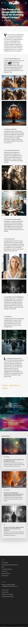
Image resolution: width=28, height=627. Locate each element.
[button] (2, 3)
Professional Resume (7, 569)
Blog (3, 567)
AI (2, 20)
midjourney (5, 388)
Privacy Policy (5, 592)
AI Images (4, 385)
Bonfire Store (5, 575)
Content (7, 457)
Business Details (6, 573)
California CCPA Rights (7, 594)
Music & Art (4, 571)
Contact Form (5, 590)
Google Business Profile (7, 596)
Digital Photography (14, 385)
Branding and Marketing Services (10, 564)
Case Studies (5, 562)
